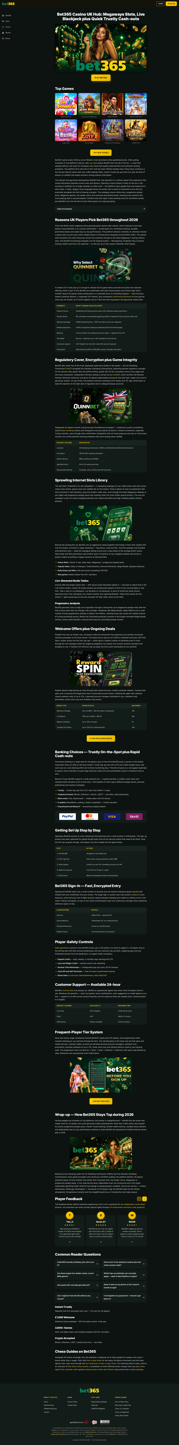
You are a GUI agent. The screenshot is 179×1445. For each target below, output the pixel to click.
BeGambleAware (86, 975)
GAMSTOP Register (98, 1408)
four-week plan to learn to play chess (100, 1363)
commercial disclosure (122, 297)
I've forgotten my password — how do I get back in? (122, 1297)
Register (171, 3)
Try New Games (101, 153)
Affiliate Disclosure (50, 1408)
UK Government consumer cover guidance (127, 1207)
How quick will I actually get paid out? (73, 1285)
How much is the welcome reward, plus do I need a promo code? (122, 1263)
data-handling (67, 430)
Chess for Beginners (122, 1412)
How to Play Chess (121, 1402)
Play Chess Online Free (123, 1405)
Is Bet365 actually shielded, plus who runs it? (75, 1263)
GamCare (74, 975)
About (46, 1402)
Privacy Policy (72, 1402)
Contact (46, 1412)
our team (93, 163)
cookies (134, 895)
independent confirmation (134, 1204)
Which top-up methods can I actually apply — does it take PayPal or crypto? (120, 1274)
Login (160, 3)
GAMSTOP (102, 975)
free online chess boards (78, 1366)
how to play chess (94, 1360)
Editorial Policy (49, 1405)
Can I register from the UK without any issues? (74, 1297)
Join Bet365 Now (101, 1101)
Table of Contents (64, 209)
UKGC (68, 369)
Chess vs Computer (122, 1408)
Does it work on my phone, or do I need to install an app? (121, 1286)
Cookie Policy (72, 1405)
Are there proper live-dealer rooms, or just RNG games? (75, 1274)
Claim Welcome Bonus (101, 738)
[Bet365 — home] (8, 3)
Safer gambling (61, 948)
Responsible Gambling (99, 1402)
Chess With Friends (122, 1415)
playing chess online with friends (99, 1369)
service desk (68, 990)
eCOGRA (116, 375)
